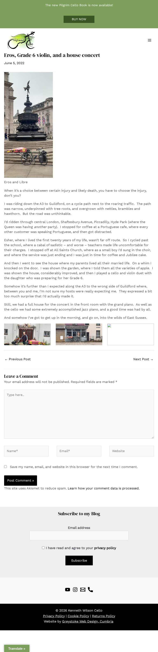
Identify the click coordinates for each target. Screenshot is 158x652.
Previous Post (18, 359)
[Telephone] (90, 589)
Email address (79, 528)
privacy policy (105, 548)
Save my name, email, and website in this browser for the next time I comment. (74, 467)
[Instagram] (75, 589)
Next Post (143, 359)
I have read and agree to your (81, 548)
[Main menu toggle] (149, 40)
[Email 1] (82, 589)
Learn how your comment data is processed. (103, 488)
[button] (79, 19)
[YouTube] (67, 589)
